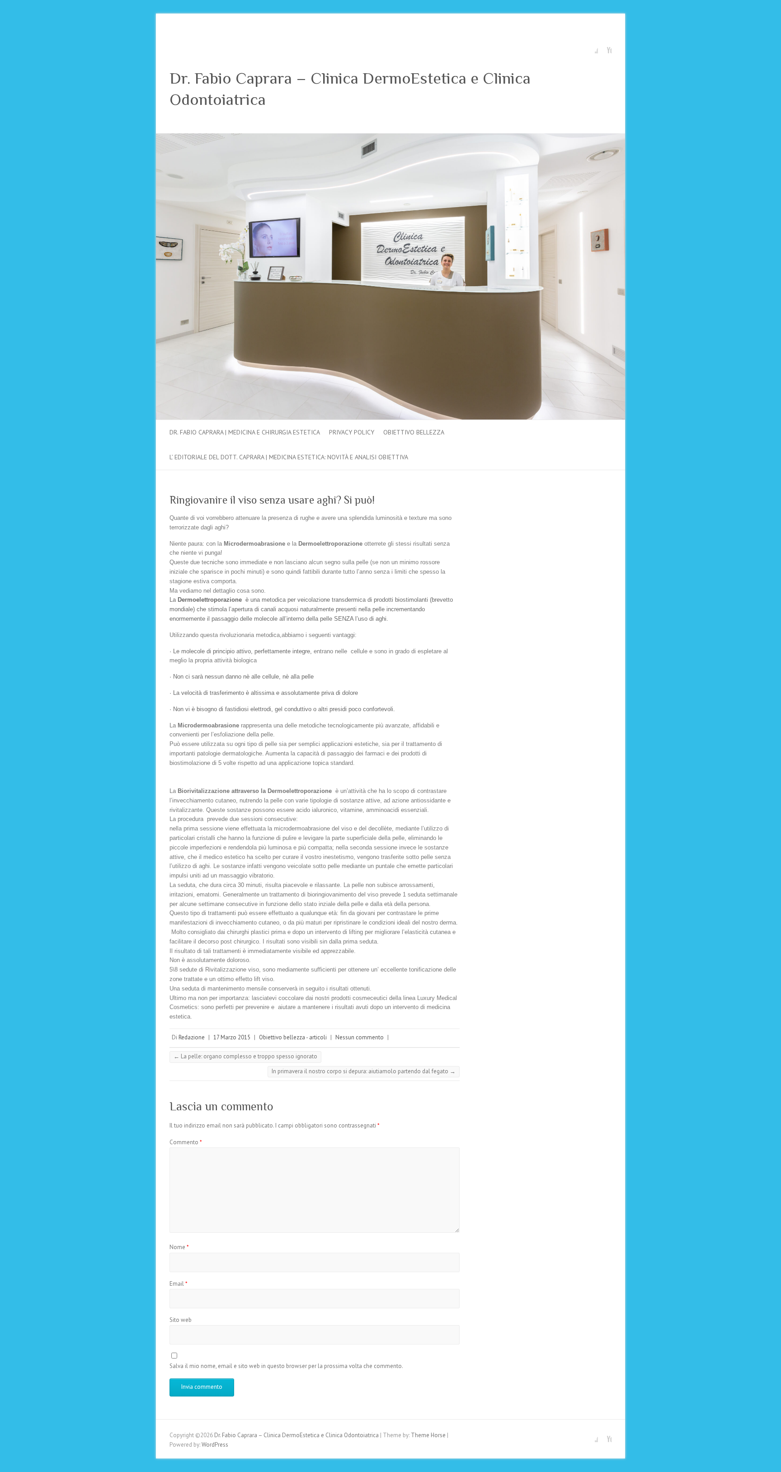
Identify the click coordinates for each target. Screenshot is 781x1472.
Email (178, 1284)
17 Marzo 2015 (231, 1037)
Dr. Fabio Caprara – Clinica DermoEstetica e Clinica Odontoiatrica (350, 89)
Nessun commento (359, 1037)
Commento (185, 1142)
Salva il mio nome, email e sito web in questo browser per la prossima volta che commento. (286, 1366)
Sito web (180, 1320)
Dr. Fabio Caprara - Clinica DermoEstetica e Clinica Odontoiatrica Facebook (591, 46)
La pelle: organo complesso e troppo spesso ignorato (245, 1056)
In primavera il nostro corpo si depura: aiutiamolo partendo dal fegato (364, 1071)
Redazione (192, 1037)
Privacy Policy (351, 432)
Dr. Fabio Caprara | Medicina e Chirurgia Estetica (244, 432)
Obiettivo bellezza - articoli (293, 1037)
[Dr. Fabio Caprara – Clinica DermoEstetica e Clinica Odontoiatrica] (390, 138)
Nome (179, 1247)
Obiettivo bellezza (413, 432)
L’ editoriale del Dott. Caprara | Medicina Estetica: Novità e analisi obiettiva (288, 457)
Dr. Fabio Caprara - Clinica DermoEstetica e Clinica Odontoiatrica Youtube (605, 46)
